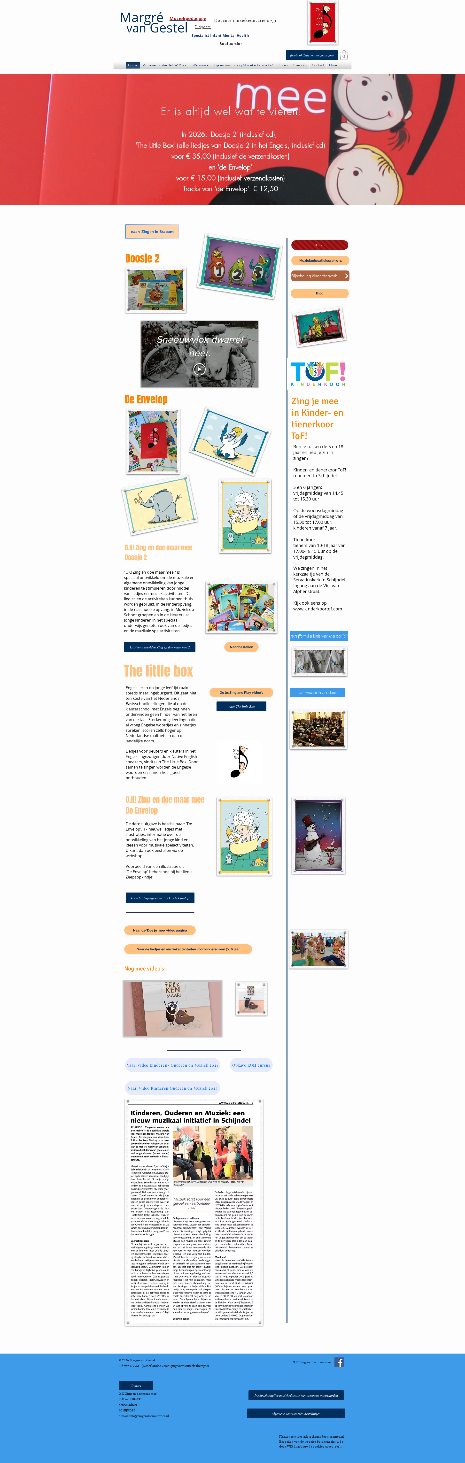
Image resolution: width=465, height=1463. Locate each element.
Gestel (157, 27)
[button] (344, 55)
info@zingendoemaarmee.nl (149, 1416)
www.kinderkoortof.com (317, 609)
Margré (141, 17)
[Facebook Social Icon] (339, 1362)
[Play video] (200, 369)
